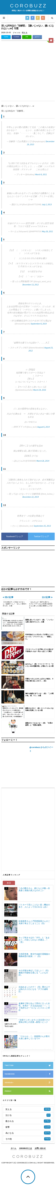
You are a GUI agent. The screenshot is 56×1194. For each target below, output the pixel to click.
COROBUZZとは (25, 1148)
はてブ (37, 37)
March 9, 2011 (41, 174)
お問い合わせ (40, 1148)
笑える (24, 33)
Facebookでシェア (14, 536)
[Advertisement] (28, 71)
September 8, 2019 (39, 323)
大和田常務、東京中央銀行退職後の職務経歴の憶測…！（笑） (34, 955)
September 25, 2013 (42, 525)
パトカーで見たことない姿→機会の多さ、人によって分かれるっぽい (34, 905)
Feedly (8, 1091)
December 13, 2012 (30, 284)
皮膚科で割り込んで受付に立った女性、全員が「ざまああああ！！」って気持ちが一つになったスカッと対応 (34, 1006)
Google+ (9, 1082)
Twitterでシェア (41, 536)
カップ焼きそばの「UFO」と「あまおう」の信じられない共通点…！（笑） (34, 939)
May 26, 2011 (47, 231)
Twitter (6, 37)
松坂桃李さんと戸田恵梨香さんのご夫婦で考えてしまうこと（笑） (34, 922)
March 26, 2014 (42, 460)
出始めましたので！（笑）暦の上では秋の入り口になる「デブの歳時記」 (34, 989)
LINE (26, 37)
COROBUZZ (28, 5)
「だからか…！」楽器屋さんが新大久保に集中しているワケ (34, 1037)
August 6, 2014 (43, 427)
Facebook (16, 37)
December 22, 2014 (30, 497)
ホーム (13, 1148)
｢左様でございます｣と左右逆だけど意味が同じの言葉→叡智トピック (34, 1021)
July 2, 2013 (47, 204)
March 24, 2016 (39, 390)
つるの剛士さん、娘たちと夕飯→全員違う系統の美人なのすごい (34, 889)
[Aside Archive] (51, 40)
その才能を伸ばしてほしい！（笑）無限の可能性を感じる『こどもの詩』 (34, 972)
